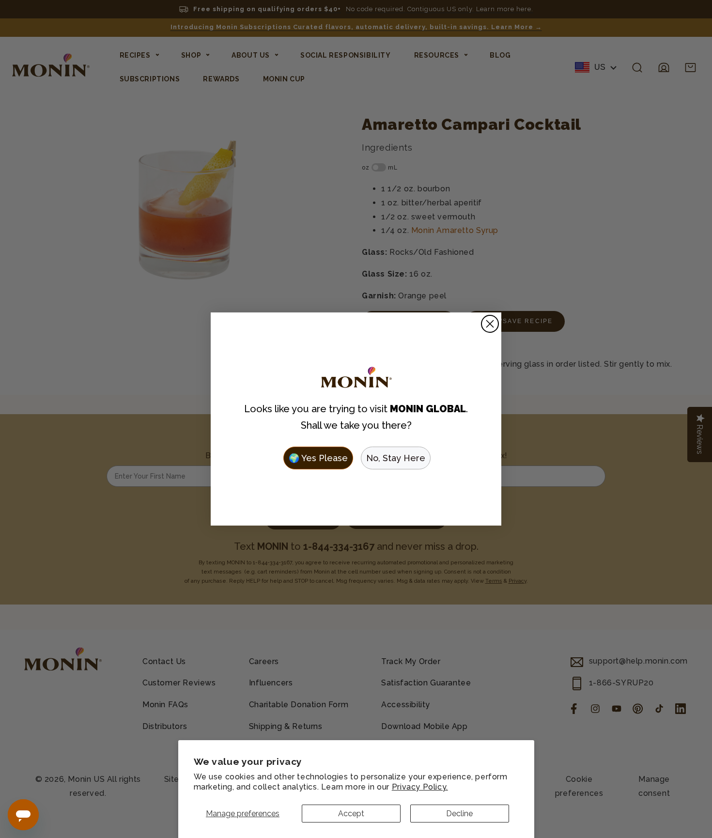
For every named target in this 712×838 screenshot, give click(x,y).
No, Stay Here (395, 458)
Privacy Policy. (420, 786)
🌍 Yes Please (318, 458)
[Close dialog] (489, 323)
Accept (351, 813)
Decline (459, 813)
